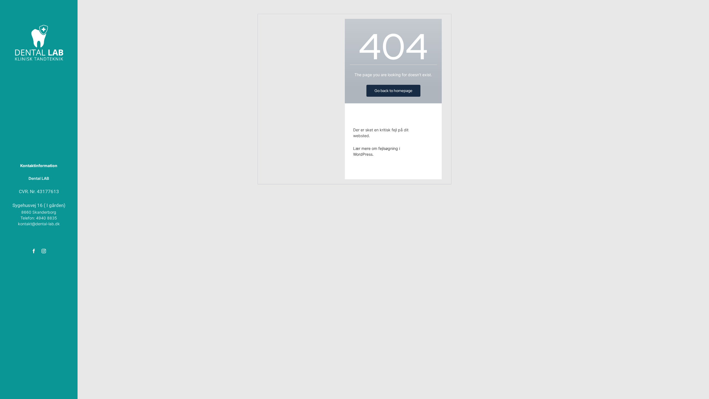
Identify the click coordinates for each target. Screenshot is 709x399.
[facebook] (34, 251)
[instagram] (44, 251)
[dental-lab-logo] (39, 25)
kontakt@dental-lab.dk (39, 223)
